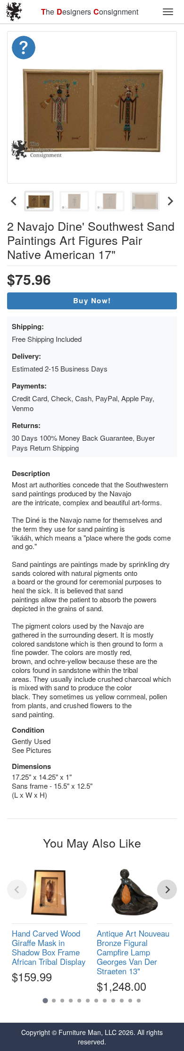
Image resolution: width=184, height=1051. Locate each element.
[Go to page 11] (130, 1000)
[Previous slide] (17, 889)
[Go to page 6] (88, 1000)
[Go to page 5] (79, 1000)
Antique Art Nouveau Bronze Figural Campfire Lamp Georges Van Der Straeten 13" (133, 952)
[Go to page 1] (45, 1000)
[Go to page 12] (139, 1000)
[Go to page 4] (71, 1000)
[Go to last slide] (14, 201)
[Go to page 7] (96, 1000)
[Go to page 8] (105, 1000)
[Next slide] (170, 201)
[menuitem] (39, 201)
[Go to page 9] (113, 1000)
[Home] (14, 11)
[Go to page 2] (54, 1000)
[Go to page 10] (122, 1000)
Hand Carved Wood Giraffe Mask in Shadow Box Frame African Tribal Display (48, 947)
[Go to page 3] (62, 1000)
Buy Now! (92, 300)
